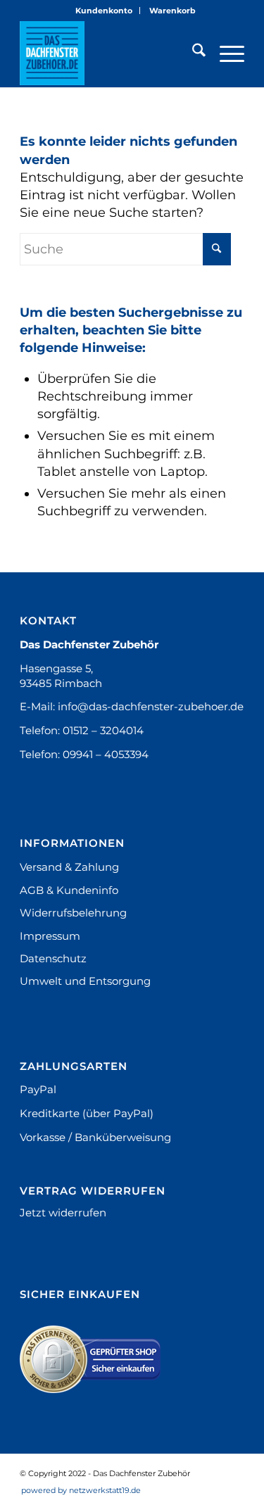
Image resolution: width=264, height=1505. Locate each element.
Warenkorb (172, 10)
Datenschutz (53, 958)
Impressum (50, 936)
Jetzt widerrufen (63, 1212)
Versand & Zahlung (69, 867)
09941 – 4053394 (106, 754)
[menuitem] (104, 10)
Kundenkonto (103, 10)
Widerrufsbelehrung (73, 912)
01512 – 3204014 (103, 730)
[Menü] (225, 52)
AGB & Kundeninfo (69, 890)
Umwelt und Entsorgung (85, 981)
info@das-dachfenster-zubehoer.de (151, 706)
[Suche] (192, 52)
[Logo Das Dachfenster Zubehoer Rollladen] (109, 52)
